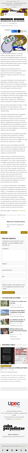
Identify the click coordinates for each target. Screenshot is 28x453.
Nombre (4, 264)
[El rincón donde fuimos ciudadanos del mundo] (5, 313)
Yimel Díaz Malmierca (17, 307)
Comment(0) (15, 25)
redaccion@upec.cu (17, 419)
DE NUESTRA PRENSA (6, 19)
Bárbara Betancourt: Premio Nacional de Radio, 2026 (18, 330)
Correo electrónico (7, 270)
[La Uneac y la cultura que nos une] (5, 303)
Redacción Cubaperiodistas (16, 222)
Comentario (5, 248)
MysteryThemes (22, 446)
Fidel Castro (13, 215)
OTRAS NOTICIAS (19, 19)
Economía (8, 215)
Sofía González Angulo (17, 316)
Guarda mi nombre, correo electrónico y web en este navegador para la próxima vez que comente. (13, 286)
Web (3, 276)
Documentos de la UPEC (7, 3)
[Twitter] (19, 31)
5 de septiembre (22, 210)
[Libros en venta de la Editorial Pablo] (14, 355)
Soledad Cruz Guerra (16, 326)
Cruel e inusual (5, 232)
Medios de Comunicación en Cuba (14, 5)
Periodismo (19, 215)
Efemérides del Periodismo (20, 3)
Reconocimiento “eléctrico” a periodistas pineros (24, 232)
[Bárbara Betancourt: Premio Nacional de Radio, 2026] (5, 331)
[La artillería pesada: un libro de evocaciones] (5, 322)
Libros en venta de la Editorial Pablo (14, 368)
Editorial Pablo (8, 345)
